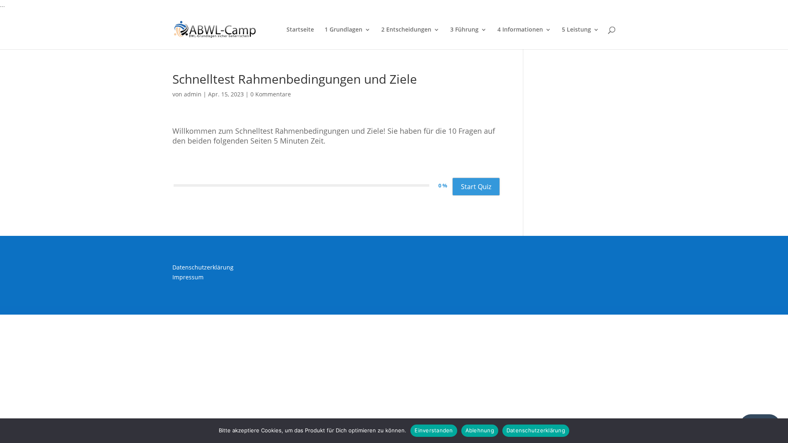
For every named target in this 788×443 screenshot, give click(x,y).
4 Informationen (520, 30)
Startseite (300, 30)
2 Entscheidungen (406, 30)
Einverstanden (434, 430)
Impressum (188, 277)
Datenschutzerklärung (203, 267)
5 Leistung (576, 30)
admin (193, 94)
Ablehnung (479, 430)
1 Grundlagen (343, 30)
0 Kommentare (270, 94)
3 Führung (464, 30)
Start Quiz (476, 186)
